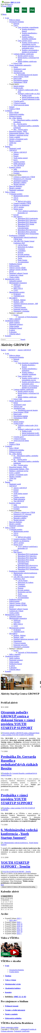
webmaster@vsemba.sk (28, 1029)
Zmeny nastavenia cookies (9, 1027)
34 (21, 926)
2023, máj (12, 920)
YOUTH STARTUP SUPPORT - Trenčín (15, 864)
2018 (18, 926)
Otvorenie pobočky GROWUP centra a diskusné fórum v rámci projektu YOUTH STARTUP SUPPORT (18, 720)
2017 (18, 928)
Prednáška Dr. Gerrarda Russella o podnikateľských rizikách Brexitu (19, 762)
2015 (18, 932)
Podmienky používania (21, 1031)
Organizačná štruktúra (16, 970)
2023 (18, 918)
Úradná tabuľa (14, 972)
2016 (18, 930)
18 (21, 932)
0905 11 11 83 (15, 2)
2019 (18, 924)
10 (21, 924)
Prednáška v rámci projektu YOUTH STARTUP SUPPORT (16, 799)
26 (21, 930)
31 (21, 928)
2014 (18, 933)
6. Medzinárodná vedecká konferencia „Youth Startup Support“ (19, 833)
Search (23, 339)
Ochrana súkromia (7, 1031)
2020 (18, 922)
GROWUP (11, 350)
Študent (3, 350)
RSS (2, 885)
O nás (7, 966)
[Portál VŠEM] (6, 6)
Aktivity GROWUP (24, 350)
